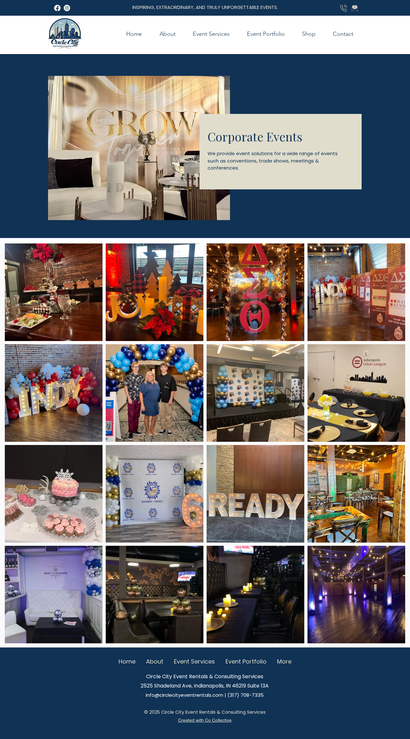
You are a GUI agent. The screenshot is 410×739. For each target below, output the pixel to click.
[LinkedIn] (67, 8)
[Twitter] (57, 8)
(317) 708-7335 (245, 695)
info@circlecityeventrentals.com (184, 695)
